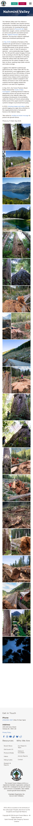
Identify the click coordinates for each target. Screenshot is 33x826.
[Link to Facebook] (3, 736)
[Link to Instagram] (7, 736)
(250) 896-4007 (7, 720)
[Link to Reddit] (20, 736)
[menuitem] (14, 8)
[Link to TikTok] (13, 736)
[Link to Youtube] (10, 736)
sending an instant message (20, 116)
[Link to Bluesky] (17, 736)
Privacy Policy (6, 732)
